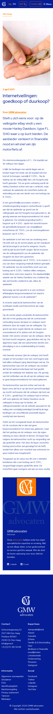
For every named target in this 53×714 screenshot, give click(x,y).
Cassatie (32, 636)
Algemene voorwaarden (12, 676)
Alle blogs (7, 14)
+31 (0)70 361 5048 (11, 647)
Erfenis (31, 639)
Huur (30, 645)
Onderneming (34, 658)
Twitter (31, 679)
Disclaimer (6, 679)
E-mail (26, 564)
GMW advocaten (4, 4)
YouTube (32, 689)
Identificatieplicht (9, 686)
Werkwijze (6, 699)
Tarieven (5, 695)
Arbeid (31, 632)
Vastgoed (32, 665)
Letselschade (34, 655)
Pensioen (32, 662)
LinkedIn (13, 564)
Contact (34, 4)
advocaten (18, 539)
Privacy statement (10, 692)
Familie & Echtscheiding (39, 642)
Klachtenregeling (9, 689)
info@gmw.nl (7, 643)
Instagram (32, 686)
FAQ (3, 682)
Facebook (32, 676)
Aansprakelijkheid (36, 629)
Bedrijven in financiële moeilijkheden (38, 651)
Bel (21, 4)
